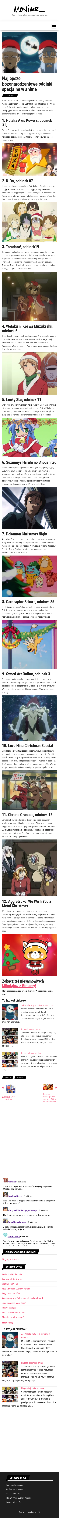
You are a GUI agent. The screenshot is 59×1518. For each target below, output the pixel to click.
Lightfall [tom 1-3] (10, 1284)
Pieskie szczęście (10, 1307)
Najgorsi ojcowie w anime (31, 1053)
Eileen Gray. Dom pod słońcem (8, 1098)
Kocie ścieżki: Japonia (12, 1274)
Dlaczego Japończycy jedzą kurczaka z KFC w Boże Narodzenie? (50, 1098)
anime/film (20, 1077)
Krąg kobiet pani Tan (11, 1293)
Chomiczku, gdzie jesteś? (13, 1317)
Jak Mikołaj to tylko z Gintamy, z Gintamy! (37, 1005)
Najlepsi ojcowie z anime (30, 1029)
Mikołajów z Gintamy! (19, 985)
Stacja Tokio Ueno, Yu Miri (13, 1312)
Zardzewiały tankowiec (12, 1279)
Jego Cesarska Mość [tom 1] (14, 1303)
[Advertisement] (29, 1441)
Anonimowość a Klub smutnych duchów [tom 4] (22, 1298)
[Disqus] (29, 1140)
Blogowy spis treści (10, 1259)
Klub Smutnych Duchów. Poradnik (16, 1288)
